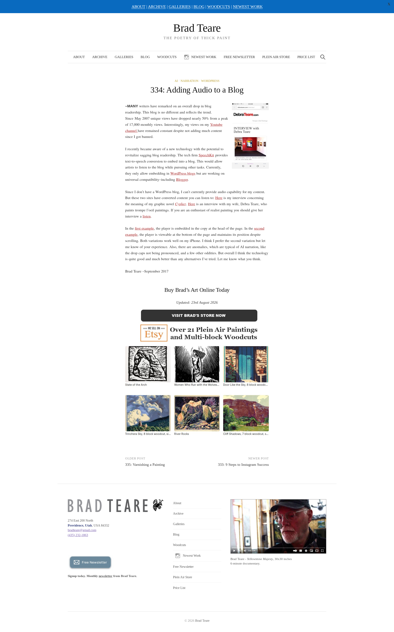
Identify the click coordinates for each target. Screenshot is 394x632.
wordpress (210, 80)
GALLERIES (180, 6)
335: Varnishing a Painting (145, 465)
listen (147, 216)
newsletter (105, 576)
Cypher (180, 203)
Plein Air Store (276, 57)
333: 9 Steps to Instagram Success (243, 465)
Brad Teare (197, 28)
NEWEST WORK (248, 6)
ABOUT (138, 6)
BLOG (199, 6)
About (79, 57)
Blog (145, 57)
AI (176, 80)
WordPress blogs (182, 173)
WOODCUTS (218, 6)
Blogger (182, 179)
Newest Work (203, 57)
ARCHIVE (157, 6)
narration (189, 80)
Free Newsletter (239, 57)
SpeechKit (206, 154)
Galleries (124, 57)
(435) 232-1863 (78, 535)
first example (144, 228)
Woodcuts (166, 57)
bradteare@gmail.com (82, 530)
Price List (306, 57)
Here (218, 197)
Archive (99, 57)
